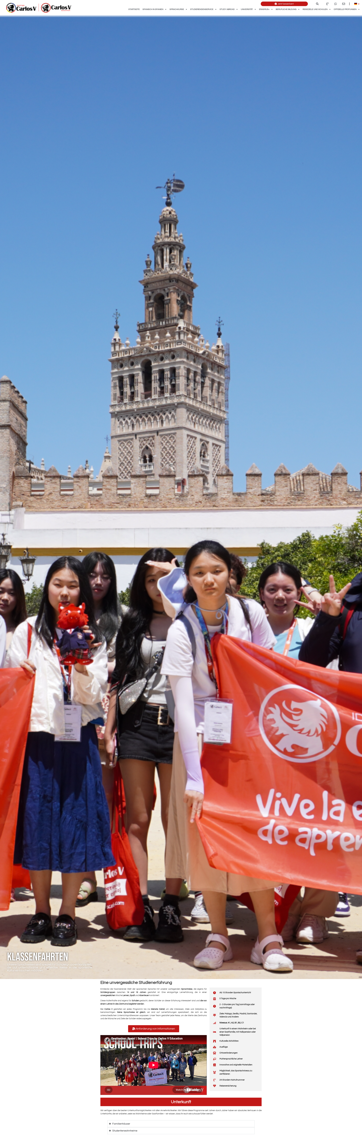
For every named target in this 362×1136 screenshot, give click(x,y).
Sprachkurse (177, 9)
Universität (247, 9)
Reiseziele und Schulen (315, 9)
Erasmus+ (264, 9)
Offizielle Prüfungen (345, 9)
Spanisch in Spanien (153, 9)
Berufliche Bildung (286, 9)
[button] (317, 3)
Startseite (134, 9)
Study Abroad (227, 9)
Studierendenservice (201, 9)
